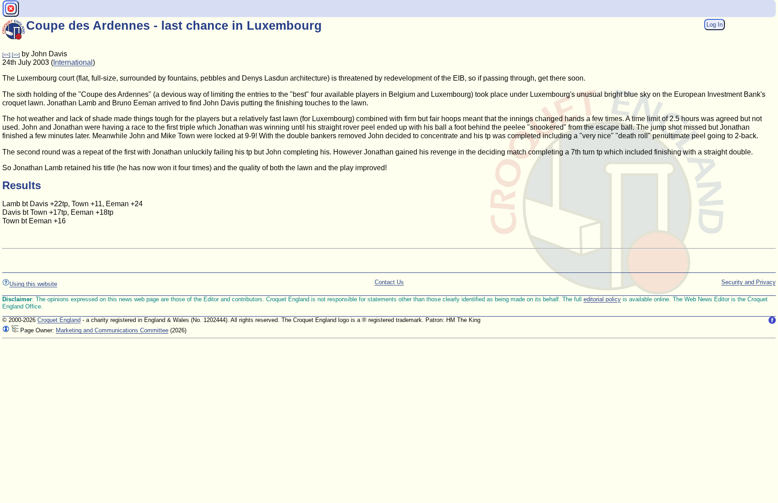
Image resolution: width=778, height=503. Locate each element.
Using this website (33, 284)
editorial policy (602, 299)
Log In (714, 24)
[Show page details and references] (5, 330)
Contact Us (389, 282)
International (73, 62)
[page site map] (14, 330)
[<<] (6, 54)
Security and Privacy (748, 282)
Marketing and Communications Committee (112, 330)
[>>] (16, 54)
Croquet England (59, 320)
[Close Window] (11, 8)
